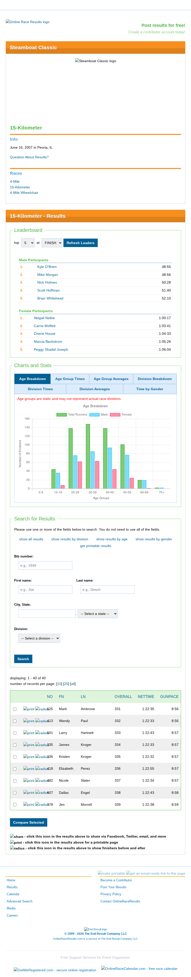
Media (11, 908)
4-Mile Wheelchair (24, 193)
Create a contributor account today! (156, 32)
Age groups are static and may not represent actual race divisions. (69, 399)
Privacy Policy (110, 894)
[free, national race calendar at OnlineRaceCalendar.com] (139, 969)
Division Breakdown (155, 379)
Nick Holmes (47, 282)
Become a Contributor (116, 880)
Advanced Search (19, 901)
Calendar (13, 894)
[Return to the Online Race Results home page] (27, 22)
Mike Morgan (47, 275)
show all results (31, 539)
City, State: (22, 604)
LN (83, 696)
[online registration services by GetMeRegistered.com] (55, 968)
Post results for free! (163, 25)
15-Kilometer (20, 187)
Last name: (84, 580)
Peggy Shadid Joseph (51, 349)
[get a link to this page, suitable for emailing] (155, 873)
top (16, 243)
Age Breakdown (32, 379)
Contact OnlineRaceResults (120, 901)
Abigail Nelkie (44, 318)
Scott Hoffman (48, 290)
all (73, 684)
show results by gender (154, 539)
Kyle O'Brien (47, 267)
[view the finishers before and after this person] (42, 709)
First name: (23, 580)
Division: (21, 629)
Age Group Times (70, 379)
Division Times (40, 389)
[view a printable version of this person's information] (28, 709)
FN (61, 696)
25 (66, 684)
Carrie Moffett (44, 326)
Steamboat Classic (33, 47)
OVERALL (123, 696)
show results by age (112, 539)
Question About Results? (29, 157)
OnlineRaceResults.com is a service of (95, 938)
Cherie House (44, 334)
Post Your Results (113, 887)
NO (50, 696)
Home (11, 880)
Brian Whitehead (50, 298)
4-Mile (15, 181)
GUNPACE (169, 696)
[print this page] (111, 873)
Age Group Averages (111, 379)
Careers (12, 915)
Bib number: (23, 556)
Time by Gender (149, 389)
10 (59, 684)
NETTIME (146, 696)
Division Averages (95, 389)
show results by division (69, 539)
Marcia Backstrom (48, 341)
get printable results (95, 546)
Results (12, 887)
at (38, 243)
